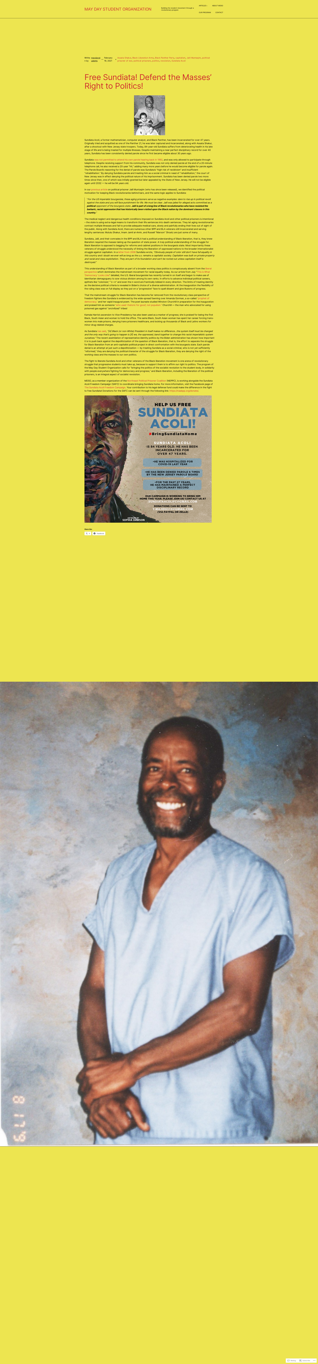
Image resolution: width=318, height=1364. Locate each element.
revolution (165, 61)
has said (102, 331)
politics (155, 61)
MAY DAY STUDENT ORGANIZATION (117, 9)
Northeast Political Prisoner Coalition (146, 380)
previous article (99, 189)
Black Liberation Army (143, 58)
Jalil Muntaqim (194, 58)
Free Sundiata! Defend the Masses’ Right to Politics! (148, 81)
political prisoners (142, 61)
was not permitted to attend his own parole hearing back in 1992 (128, 159)
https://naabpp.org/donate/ (183, 390)
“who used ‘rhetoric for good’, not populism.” (138, 305)
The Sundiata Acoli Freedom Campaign (104, 387)
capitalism (180, 58)
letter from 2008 (127, 252)
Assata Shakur (124, 58)
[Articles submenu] (207, 5)
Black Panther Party (164, 58)
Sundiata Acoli (179, 61)
